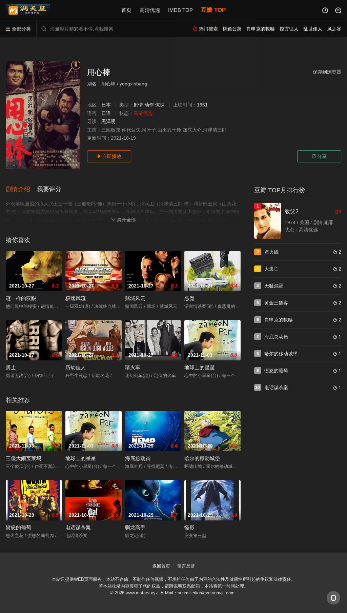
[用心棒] (43, 115)
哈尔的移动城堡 (202, 458)
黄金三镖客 (276, 302)
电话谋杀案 (78, 527)
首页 (126, 10)
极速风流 (75, 298)
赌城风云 (135, 298)
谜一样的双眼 (21, 298)
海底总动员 (137, 458)
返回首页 (161, 566)
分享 (319, 156)
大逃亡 (271, 269)
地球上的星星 (199, 367)
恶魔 (189, 298)
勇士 (11, 367)
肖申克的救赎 (278, 319)
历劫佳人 (75, 367)
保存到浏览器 (327, 72)
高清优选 (150, 10)
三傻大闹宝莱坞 (23, 458)
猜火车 (132, 367)
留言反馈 (186, 566)
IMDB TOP (180, 10)
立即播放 (109, 156)
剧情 (138, 104)
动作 (149, 104)
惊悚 (160, 104)
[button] (21, 189)
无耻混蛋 (273, 286)
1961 (202, 104)
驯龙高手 (135, 527)
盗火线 (271, 252)
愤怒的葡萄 (18, 527)
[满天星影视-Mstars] (28, 10)
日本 (106, 104)
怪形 (189, 527)
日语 (106, 113)
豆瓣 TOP (213, 10)
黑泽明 (108, 121)
